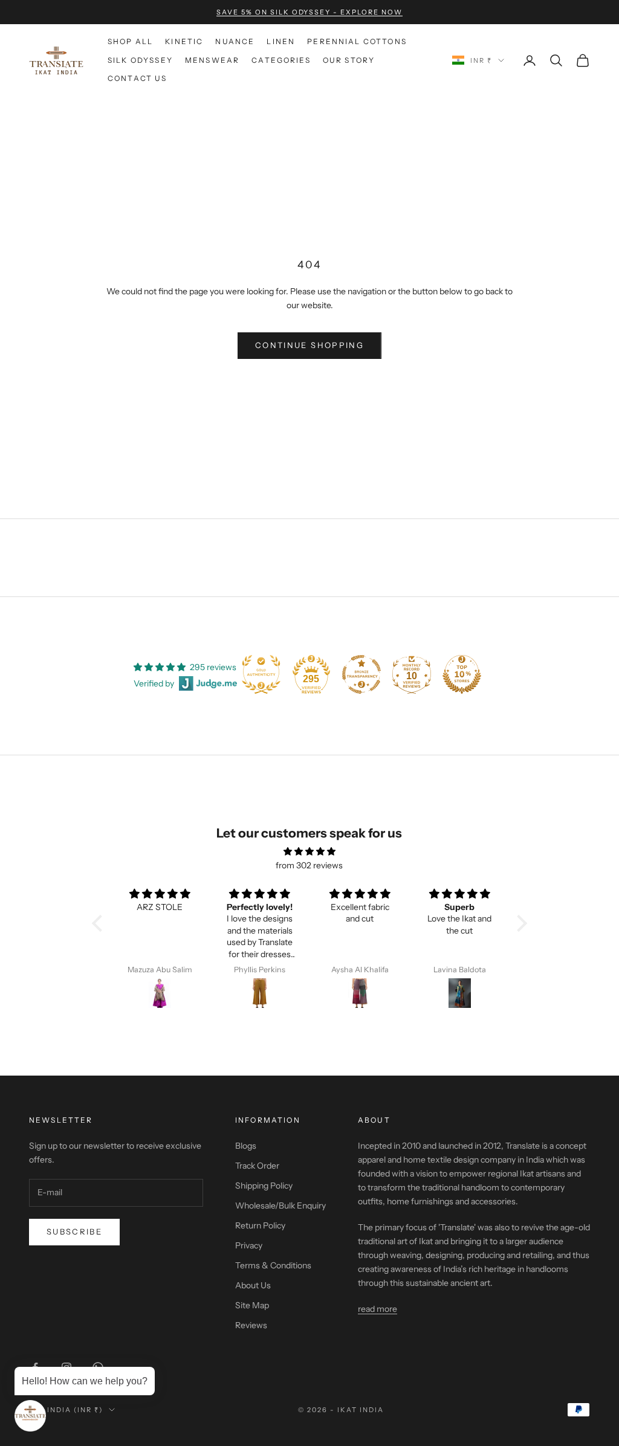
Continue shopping (309, 345)
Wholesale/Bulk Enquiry (280, 1205)
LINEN (281, 41)
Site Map (252, 1305)
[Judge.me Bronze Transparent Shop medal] (361, 674)
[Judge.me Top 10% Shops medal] (461, 674)
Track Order (257, 1165)
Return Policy (260, 1225)
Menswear (212, 60)
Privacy (248, 1245)
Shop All (130, 41)
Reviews (251, 1325)
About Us (253, 1285)
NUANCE (234, 41)
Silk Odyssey (140, 60)
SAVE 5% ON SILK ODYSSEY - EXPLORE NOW (309, 12)
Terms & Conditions (273, 1265)
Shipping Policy (264, 1185)
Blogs (245, 1145)
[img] (309, 851)
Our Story (349, 60)
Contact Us (137, 78)
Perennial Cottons (357, 41)
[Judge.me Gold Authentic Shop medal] (261, 674)
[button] (100, 923)
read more (377, 1308)
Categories (281, 60)
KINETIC (184, 41)
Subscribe (74, 1231)
